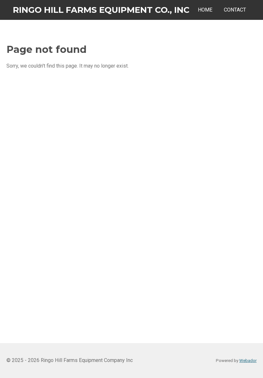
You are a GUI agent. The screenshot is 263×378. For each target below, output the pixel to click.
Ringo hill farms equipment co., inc (101, 10)
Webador (248, 360)
